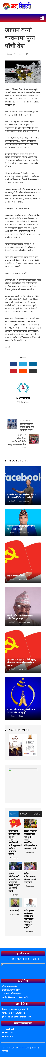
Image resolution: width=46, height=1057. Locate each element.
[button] (42, 18)
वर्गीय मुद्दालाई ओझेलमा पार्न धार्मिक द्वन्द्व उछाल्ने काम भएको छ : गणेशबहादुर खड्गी (29, 919)
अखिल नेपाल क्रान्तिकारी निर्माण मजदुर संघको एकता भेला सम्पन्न (17, 441)
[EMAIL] (33, 371)
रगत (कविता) (14, 910)
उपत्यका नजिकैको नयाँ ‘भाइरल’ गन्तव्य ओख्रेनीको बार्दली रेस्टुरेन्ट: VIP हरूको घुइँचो (15, 882)
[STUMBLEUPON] (23, 371)
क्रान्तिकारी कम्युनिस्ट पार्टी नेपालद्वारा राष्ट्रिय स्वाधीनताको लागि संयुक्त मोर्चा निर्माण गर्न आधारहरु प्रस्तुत (15, 842)
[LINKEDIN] (33, 364)
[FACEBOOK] (13, 364)
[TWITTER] (23, 364)
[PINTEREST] (13, 371)
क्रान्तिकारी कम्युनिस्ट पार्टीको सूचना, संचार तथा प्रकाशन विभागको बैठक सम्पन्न (21, 662)
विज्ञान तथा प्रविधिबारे (15, 575)
